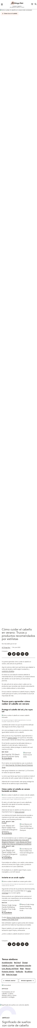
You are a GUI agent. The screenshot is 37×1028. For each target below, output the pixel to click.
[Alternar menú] (2, 4)
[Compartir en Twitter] (14, 654)
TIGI (3, 975)
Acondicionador (7, 963)
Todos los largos (11, 975)
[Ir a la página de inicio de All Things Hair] (17, 3)
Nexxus (27, 968)
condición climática (8, 671)
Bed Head (17, 963)
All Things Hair (6, 647)
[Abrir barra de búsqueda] (35, 4)
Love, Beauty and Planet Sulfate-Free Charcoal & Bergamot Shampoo (9, 829)
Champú (25, 963)
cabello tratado (12, 738)
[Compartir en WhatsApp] (27, 654)
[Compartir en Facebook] (9, 654)
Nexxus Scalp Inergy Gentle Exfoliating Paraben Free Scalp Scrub (9, 908)
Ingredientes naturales (23, 966)
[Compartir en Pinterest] (18, 654)
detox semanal (19, 812)
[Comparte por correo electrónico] (22, 654)
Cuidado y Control (8, 966)
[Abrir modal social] (32, 4)
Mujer (22, 968)
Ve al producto (7, 758)
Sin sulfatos (28, 971)
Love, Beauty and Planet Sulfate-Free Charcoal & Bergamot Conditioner (9, 853)
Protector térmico (8, 971)
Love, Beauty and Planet (10, 968)
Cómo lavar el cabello (10, 13)
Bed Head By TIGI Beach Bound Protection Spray (11, 755)
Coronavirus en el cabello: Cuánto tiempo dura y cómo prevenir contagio (9, 994)
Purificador (19, 971)
